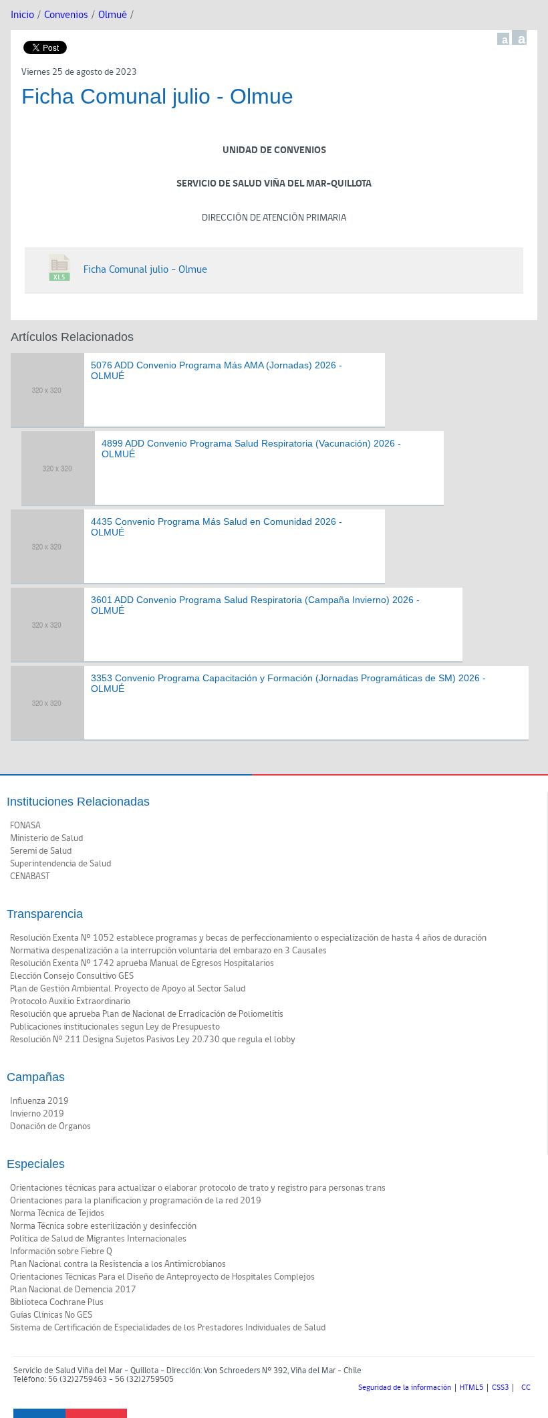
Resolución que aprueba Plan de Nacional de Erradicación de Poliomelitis (146, 1014)
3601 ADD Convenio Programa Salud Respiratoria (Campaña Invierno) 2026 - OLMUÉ (255, 605)
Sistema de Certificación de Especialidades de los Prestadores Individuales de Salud (167, 1327)
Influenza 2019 (39, 1101)
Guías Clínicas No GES (51, 1315)
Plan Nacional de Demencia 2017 (73, 1289)
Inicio (22, 15)
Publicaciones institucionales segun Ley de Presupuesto (115, 1027)
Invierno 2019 (37, 1113)
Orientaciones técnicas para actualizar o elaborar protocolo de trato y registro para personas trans (198, 1188)
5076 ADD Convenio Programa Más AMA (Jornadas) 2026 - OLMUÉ (216, 371)
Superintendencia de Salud (60, 863)
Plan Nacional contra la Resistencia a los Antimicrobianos (118, 1264)
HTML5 (471, 1388)
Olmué (112, 15)
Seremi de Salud (41, 851)
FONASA (25, 825)
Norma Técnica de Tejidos (57, 1213)
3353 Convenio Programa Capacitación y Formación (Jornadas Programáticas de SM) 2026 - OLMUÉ (288, 684)
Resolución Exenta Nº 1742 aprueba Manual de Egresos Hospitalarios (142, 963)
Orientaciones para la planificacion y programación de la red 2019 (135, 1200)
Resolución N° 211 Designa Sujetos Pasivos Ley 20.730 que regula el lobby (152, 1039)
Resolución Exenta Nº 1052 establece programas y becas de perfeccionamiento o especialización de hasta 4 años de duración (248, 938)
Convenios (66, 15)
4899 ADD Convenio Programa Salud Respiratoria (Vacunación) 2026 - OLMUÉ (251, 449)
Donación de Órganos (50, 1126)
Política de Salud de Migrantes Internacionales (98, 1239)
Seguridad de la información (404, 1388)
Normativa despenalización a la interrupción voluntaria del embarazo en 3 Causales (168, 950)
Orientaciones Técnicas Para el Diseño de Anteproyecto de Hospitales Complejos (162, 1277)
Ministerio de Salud (46, 838)
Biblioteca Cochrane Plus (57, 1302)
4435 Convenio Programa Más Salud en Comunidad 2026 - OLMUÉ (216, 527)
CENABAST (30, 876)
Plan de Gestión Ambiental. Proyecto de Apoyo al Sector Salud (127, 988)
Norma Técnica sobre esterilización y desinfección (103, 1226)
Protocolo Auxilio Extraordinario (70, 1001)
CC (526, 1388)
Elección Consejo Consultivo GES (72, 976)
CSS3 (500, 1388)
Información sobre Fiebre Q (61, 1251)
